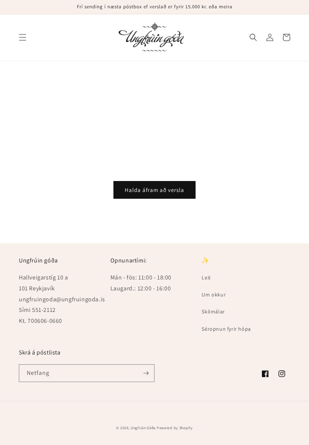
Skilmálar (213, 311)
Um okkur (214, 294)
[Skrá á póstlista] (146, 373)
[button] (22, 37)
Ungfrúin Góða (143, 427)
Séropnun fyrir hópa (226, 328)
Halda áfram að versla (154, 189)
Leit (206, 277)
